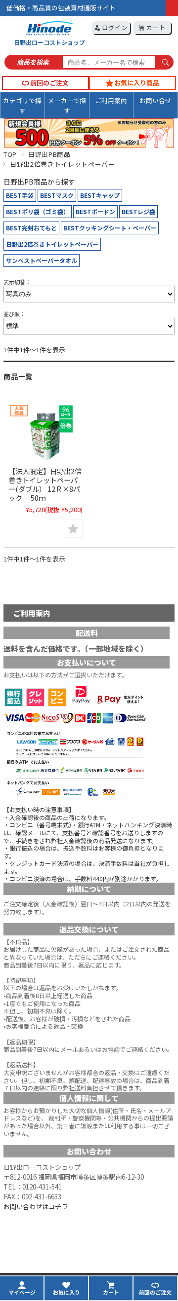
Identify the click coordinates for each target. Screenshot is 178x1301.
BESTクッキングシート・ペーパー (109, 227)
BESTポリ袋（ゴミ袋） (37, 211)
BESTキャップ (100, 195)
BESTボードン (95, 211)
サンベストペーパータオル (41, 260)
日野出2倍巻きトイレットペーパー (52, 244)
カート (155, 27)
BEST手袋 (20, 195)
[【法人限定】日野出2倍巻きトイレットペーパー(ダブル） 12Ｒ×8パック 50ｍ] (45, 432)
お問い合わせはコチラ (35, 1206)
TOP (10, 154)
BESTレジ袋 (138, 211)
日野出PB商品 (49, 154)
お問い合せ (155, 100)
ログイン (114, 27)
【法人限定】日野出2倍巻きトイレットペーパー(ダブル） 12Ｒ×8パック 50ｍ (45, 484)
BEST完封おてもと (31, 227)
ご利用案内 (111, 100)
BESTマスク (57, 195)
